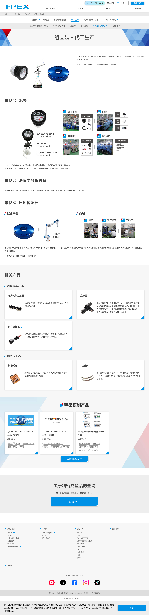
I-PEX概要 (81, 544)
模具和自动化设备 (90, 19)
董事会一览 (81, 546)
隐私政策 (53, 607)
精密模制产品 (76, 405)
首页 (6, 14)
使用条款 (51, 593)
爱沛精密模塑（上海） (85, 541)
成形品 (73, 25)
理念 (79, 535)
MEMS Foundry (109, 19)
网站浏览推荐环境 (62, 593)
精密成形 (84, 25)
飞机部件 (116, 25)
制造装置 (10, 544)
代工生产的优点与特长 (38, 25)
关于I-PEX (108, 8)
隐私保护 (87, 593)
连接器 (34, 19)
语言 (122, 3)
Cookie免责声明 (20, 607)
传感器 (46, 19)
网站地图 (110, 3)
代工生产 (27, 14)
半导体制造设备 (60, 19)
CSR (78, 555)
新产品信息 (46, 538)
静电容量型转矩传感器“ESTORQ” (22, 255)
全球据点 (80, 552)
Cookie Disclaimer (76, 593)
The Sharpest (97, 3)
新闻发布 (80, 8)
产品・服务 (50, 8)
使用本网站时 (96, 593)
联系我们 (10, 565)
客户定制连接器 (59, 25)
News (44, 535)
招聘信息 (137, 8)
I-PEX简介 (81, 532)
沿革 (79, 549)
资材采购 (80, 558)
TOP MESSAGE (82, 538)
